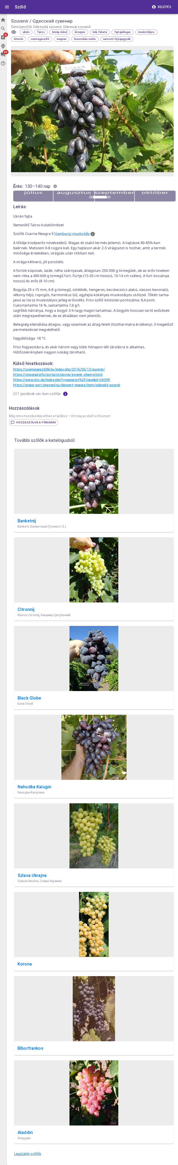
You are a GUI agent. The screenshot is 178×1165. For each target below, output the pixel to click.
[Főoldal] (3, 20)
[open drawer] (7, 7)
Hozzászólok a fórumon (36, 422)
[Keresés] (3, 28)
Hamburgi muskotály (72, 233)
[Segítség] (3, 63)
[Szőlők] (3, 46)
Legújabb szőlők (27, 1153)
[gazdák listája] (65, 393)
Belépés (164, 7)
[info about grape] (92, 234)
